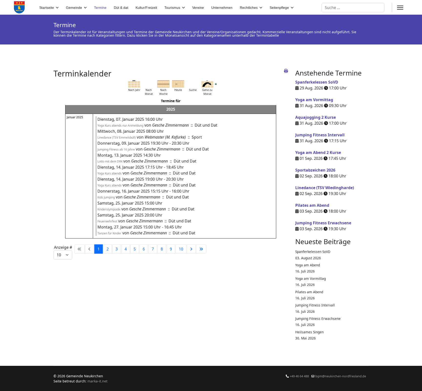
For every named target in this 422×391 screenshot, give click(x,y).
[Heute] (178, 84)
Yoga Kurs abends (109, 173)
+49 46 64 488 (299, 376)
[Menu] (400, 7)
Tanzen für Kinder (109, 233)
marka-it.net (97, 381)
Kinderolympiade (108, 209)
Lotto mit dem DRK (110, 161)
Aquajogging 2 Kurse (315, 117)
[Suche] (193, 84)
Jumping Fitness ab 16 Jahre (116, 149)
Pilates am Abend (312, 205)
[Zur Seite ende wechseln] (201, 249)
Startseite (46, 8)
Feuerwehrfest (107, 221)
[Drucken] (286, 71)
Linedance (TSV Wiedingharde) (324, 187)
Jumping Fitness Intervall (320, 135)
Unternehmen (221, 8)
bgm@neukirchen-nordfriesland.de (340, 376)
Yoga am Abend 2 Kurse (318, 152)
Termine (100, 8)
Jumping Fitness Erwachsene (323, 223)
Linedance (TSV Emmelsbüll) (116, 137)
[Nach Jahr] (134, 84)
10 (181, 249)
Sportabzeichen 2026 (315, 170)
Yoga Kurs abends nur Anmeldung (120, 125)
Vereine (198, 8)
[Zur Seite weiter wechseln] (191, 249)
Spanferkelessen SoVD (316, 82)
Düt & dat (121, 8)
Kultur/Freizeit (146, 8)
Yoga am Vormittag (314, 99)
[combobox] (353, 7)
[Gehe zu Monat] (207, 84)
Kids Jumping (106, 197)
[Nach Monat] (149, 84)
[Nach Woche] (163, 84)
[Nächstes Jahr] (216, 84)
